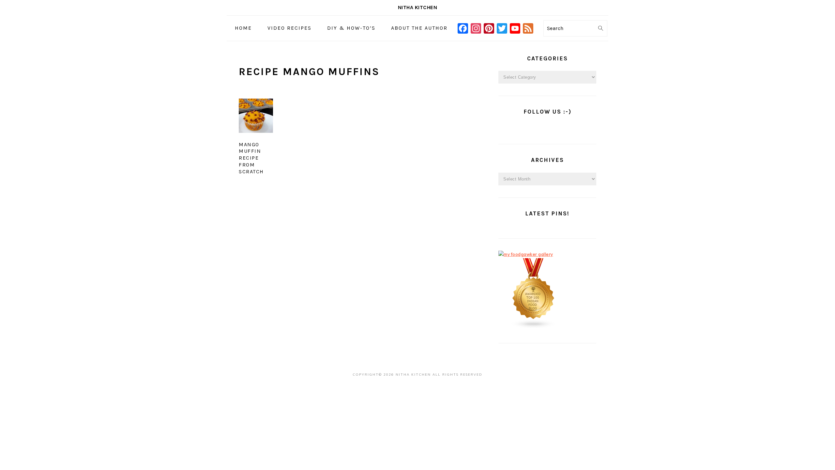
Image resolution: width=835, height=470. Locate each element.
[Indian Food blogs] (533, 327)
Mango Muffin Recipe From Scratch (251, 158)
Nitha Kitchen (417, 7)
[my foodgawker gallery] (525, 254)
